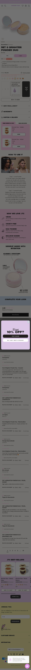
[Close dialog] (28, 322)
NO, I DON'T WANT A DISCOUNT (15, 340)
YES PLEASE (15, 336)
